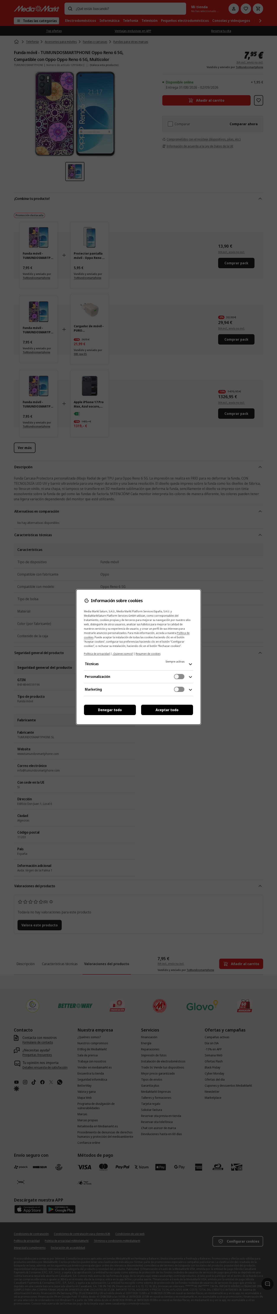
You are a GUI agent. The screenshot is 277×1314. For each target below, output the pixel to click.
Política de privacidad (97, 654)
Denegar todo (110, 710)
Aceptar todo (167, 710)
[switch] (179, 676)
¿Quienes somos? (123, 654)
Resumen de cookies (148, 654)
